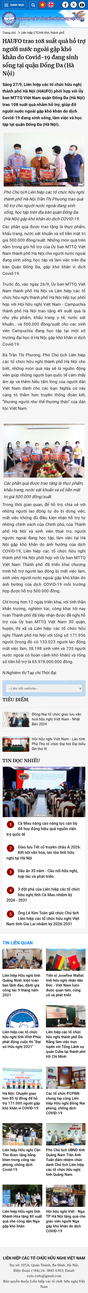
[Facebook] (65, 4)
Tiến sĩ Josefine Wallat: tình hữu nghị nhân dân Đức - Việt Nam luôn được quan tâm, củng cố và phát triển (65, 985)
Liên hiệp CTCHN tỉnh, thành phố (42, 33)
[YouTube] (81, 4)
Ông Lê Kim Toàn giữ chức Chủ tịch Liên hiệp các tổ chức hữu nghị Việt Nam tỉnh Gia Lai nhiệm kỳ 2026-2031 (42, 918)
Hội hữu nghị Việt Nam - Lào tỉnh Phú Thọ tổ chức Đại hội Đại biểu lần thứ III (58, 744)
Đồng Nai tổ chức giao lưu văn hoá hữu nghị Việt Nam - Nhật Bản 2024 (56, 719)
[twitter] (73, 4)
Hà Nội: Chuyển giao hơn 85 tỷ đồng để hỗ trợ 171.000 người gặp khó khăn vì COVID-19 (21, 1100)
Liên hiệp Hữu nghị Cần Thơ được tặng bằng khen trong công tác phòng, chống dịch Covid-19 (21, 1160)
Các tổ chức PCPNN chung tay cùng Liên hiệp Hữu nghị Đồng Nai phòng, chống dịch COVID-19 (65, 1103)
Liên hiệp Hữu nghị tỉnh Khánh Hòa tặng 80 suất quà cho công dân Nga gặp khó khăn (22, 1218)
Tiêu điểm (15, 700)
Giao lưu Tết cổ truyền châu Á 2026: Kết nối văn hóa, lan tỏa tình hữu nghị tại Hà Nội (43, 852)
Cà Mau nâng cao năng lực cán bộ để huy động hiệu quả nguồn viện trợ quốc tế (41, 829)
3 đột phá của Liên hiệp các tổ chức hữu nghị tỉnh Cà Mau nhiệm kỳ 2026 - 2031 (43, 895)
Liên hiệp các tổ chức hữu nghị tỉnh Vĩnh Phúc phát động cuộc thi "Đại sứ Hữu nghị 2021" (21, 1039)
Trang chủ (9, 33)
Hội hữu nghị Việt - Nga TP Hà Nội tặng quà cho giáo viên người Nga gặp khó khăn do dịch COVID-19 (66, 1221)
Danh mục (17, 5)
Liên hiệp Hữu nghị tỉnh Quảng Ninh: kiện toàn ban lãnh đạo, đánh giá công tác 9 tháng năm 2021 (21, 985)
